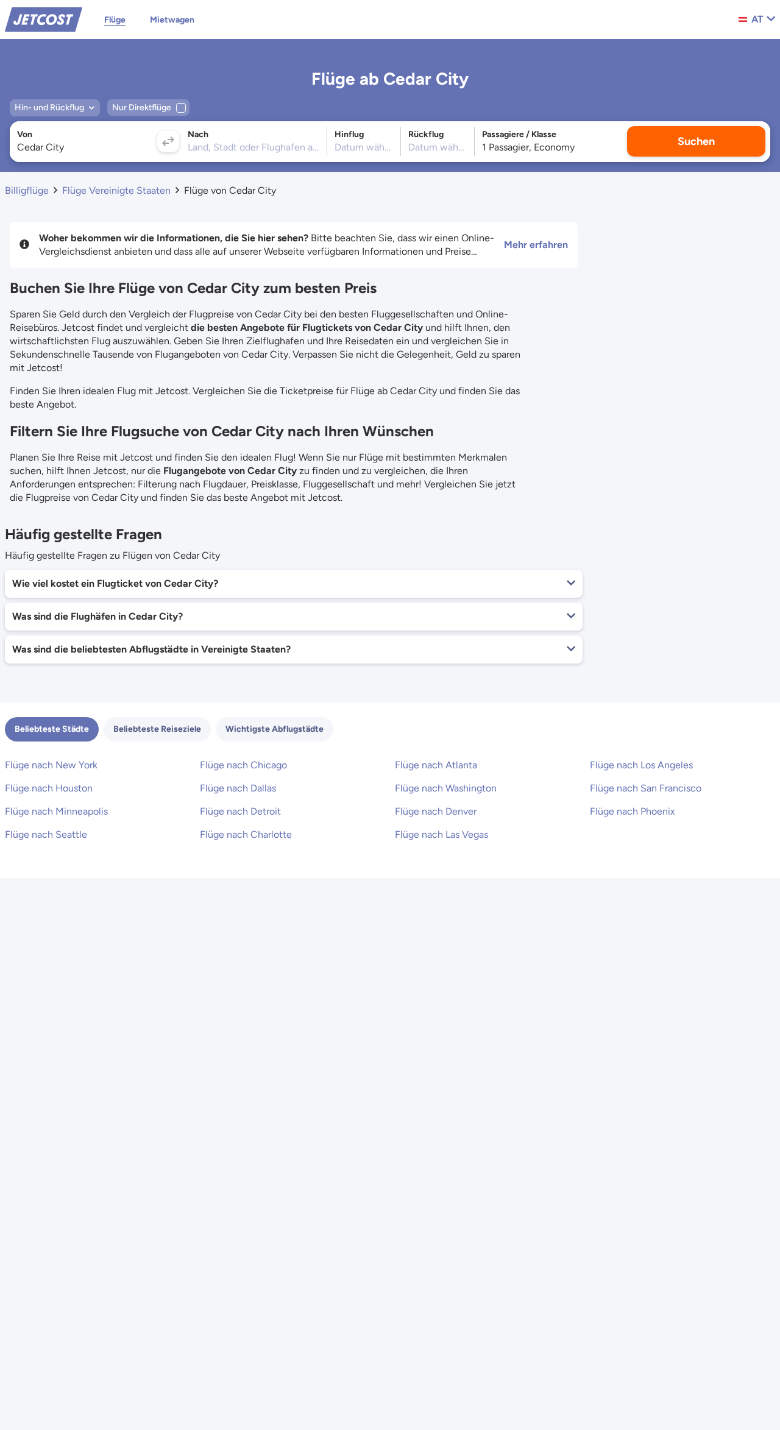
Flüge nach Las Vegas (441, 834)
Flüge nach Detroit (240, 811)
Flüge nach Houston (49, 788)
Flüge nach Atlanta (436, 765)
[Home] (43, 18)
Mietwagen (172, 20)
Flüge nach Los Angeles (641, 765)
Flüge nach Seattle (46, 834)
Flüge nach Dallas (238, 788)
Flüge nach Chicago (243, 765)
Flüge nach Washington (446, 788)
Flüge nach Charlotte (246, 834)
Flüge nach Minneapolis (56, 811)
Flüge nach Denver (436, 811)
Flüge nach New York (51, 765)
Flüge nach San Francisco (645, 788)
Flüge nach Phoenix (632, 811)
